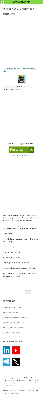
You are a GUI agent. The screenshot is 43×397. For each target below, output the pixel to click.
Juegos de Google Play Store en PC (13, 322)
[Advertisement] (21, 38)
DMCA (16, 393)
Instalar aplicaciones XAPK (11, 312)
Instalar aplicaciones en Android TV (13, 327)
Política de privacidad (21, 390)
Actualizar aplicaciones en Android (13, 307)
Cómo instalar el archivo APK (22, 155)
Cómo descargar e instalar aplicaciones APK (16, 317)
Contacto (10, 393)
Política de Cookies (8, 390)
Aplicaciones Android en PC (11, 332)
